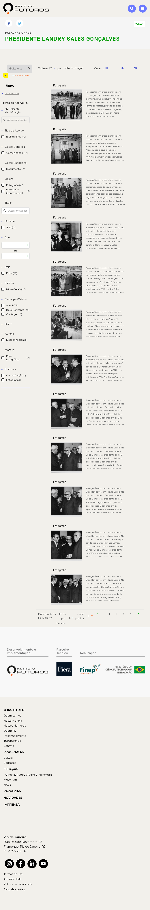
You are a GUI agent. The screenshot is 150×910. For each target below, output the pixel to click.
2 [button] (116, 613)
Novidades (13, 797)
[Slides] (123, 68)
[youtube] (43, 863)
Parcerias (12, 791)
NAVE (7, 784)
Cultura (8, 757)
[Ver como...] (136, 68)
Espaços (11, 769)
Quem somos (12, 715)
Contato (9, 746)
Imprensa (12, 804)
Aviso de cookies (14, 889)
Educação (10, 763)
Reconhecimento (15, 736)
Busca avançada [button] (21, 75)
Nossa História (13, 720)
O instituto (14, 710)
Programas (14, 752)
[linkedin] (32, 863)
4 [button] (131, 613)
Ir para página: (79, 616)
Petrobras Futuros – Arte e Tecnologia (28, 774)
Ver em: (99, 68)
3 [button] (123, 613)
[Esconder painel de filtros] (5, 75)
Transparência (12, 740)
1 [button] (109, 613)
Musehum (10, 779)
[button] (97, 614)
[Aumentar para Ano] (27, 245)
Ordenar (43, 68)
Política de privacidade (18, 884)
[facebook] (20, 863)
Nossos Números (15, 725)
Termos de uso (13, 874)
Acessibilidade (12, 879)
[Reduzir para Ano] (23, 245)
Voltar (139, 23)
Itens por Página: (60, 618)
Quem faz (10, 730)
